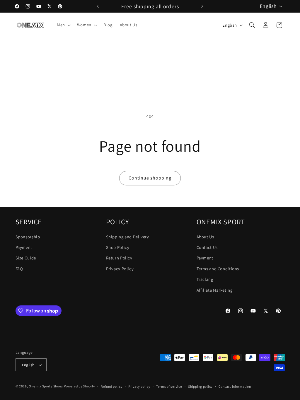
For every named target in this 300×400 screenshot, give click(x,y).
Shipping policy (200, 386)
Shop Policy (117, 247)
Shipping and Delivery (127, 237)
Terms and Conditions (218, 268)
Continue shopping (150, 178)
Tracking (205, 279)
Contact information (235, 386)
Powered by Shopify (79, 386)
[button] (63, 25)
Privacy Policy (120, 268)
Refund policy (111, 386)
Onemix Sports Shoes (46, 386)
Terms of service (169, 386)
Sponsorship (28, 237)
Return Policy (119, 258)
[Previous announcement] (97, 6)
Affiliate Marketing (215, 290)
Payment (24, 247)
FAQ (19, 268)
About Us (205, 237)
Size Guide (26, 258)
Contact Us (207, 247)
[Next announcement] (202, 6)
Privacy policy (139, 386)
